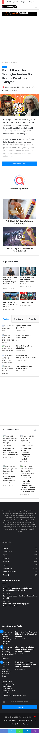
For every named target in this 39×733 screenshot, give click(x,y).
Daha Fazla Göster (19, 164)
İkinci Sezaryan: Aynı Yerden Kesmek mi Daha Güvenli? (9, 479)
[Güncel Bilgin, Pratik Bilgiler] (9, 6)
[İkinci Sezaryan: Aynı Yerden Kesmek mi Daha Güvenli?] (11, 469)
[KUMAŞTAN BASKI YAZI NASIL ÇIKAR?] (8, 338)
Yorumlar (32, 319)
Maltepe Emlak (7, 681)
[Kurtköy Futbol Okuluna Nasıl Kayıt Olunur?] (11, 296)
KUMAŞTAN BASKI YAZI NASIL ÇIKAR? (24, 336)
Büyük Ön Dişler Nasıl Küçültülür (24, 347)
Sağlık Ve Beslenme (9, 571)
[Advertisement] (19, 38)
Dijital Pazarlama (7, 688)
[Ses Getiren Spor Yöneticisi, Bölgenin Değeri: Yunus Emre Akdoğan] (11, 271)
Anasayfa (7, 62)
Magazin (6, 565)
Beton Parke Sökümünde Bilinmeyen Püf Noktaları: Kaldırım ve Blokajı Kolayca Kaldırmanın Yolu (27, 486)
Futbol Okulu (6, 686)
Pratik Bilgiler (7, 568)
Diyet (5, 555)
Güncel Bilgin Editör (11, 87)
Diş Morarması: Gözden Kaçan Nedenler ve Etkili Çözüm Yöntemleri (10, 451)
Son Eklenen (19, 319)
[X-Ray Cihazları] (28, 296)
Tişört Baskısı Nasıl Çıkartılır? (23, 327)
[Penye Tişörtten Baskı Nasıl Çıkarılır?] (8, 369)
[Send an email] (18, 87)
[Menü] (36, 6)
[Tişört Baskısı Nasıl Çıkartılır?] (8, 329)
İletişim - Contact (22, 724)
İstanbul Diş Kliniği (8, 690)
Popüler (6, 319)
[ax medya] (19, 13)
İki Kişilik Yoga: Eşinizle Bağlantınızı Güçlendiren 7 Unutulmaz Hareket (26, 453)
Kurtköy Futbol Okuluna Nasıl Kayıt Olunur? (11, 304)
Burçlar (5, 548)
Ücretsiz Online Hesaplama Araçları (14, 695)
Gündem (6, 558)
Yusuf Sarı (5, 693)
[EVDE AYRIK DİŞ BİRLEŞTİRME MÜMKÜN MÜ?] (8, 359)
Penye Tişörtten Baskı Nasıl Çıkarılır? (24, 367)
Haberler (14, 62)
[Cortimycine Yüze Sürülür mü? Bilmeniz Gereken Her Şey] (28, 271)
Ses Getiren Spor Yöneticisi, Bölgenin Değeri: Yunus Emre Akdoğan (10, 282)
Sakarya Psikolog (8, 684)
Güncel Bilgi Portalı (10, 720)
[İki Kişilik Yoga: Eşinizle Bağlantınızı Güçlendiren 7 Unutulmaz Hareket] (28, 440)
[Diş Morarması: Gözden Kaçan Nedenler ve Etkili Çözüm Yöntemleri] (11, 440)
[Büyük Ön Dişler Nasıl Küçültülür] (8, 349)
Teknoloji (6, 575)
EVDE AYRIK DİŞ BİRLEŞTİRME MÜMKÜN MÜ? (26, 356)
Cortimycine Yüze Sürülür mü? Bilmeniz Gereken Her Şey (27, 281)
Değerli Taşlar (7, 551)
